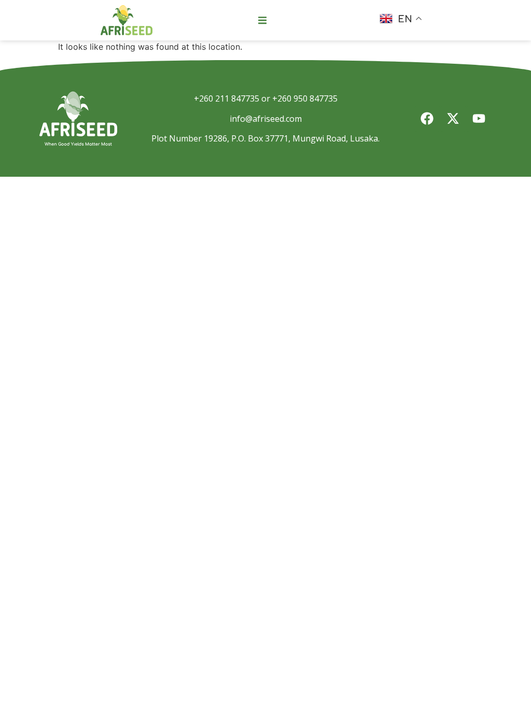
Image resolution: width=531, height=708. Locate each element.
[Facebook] (427, 119)
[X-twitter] (453, 119)
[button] (262, 20)
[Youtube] (479, 119)
